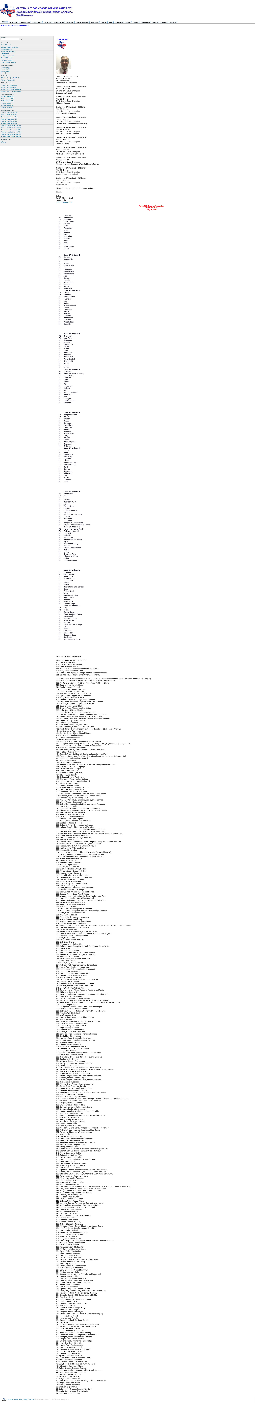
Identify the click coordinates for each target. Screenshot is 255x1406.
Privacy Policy (23, 1399)
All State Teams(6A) (7, 107)
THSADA (4, 143)
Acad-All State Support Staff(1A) (11, 125)
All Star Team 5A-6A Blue (9, 85)
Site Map (16, 1399)
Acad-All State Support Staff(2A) (11, 128)
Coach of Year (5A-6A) (5, 72)
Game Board (5, 53)
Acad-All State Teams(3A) (9, 117)
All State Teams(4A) (7, 103)
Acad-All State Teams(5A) (9, 121)
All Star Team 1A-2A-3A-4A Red (11, 91)
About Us (10, 1399)
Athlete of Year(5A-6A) (8, 80)
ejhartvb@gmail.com (64, 202)
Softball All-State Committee (10, 47)
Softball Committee (7, 45)
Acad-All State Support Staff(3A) (11, 130)
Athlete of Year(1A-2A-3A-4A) (10, 78)
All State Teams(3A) (7, 101)
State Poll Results (6, 58)
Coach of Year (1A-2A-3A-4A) (5, 68)
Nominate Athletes (6, 49)
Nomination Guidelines (8, 51)
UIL (2, 141)
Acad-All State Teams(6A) (9, 123)
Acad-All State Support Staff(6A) (11, 136)
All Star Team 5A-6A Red (9, 87)
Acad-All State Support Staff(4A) (11, 132)
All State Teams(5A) (7, 105)
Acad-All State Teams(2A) (9, 114)
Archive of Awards (6, 60)
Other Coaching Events (8, 62)
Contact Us (31, 1399)
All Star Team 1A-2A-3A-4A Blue (11, 89)
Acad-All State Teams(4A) (9, 119)
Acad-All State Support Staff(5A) (11, 134)
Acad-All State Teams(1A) (9, 112)
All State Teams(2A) (7, 99)
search (3, 37)
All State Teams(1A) (7, 96)
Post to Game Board (7, 56)
